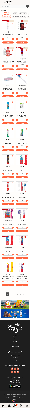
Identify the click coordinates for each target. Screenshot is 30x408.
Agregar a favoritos (8, 21)
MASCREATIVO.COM (19, 401)
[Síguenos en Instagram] (17, 368)
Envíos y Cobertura (15, 346)
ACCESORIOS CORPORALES (19, 17)
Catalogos (15, 344)
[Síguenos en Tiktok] (12, 372)
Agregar (8, 42)
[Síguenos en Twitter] (15, 368)
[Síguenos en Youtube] (17, 372)
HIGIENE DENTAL (6, 17)
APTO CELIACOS (23, 13)
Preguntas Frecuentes (15, 355)
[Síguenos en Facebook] (12, 368)
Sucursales (15, 341)
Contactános (15, 357)
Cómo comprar (15, 360)
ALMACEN (15, 13)
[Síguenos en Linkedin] (15, 372)
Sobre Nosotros (15, 339)
